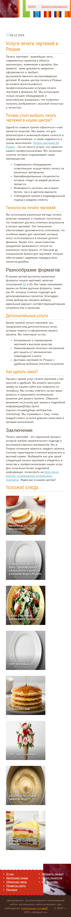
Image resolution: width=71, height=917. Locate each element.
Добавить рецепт (53, 873)
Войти (32, 6)
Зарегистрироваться (54, 6)
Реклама (11, 889)
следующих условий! (34, 908)
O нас (10, 873)
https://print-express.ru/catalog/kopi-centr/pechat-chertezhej (32, 475)
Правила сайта (16, 885)
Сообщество (50, 881)
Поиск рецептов (52, 877)
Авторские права (17, 877)
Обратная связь (16, 881)
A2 (24, 284)
